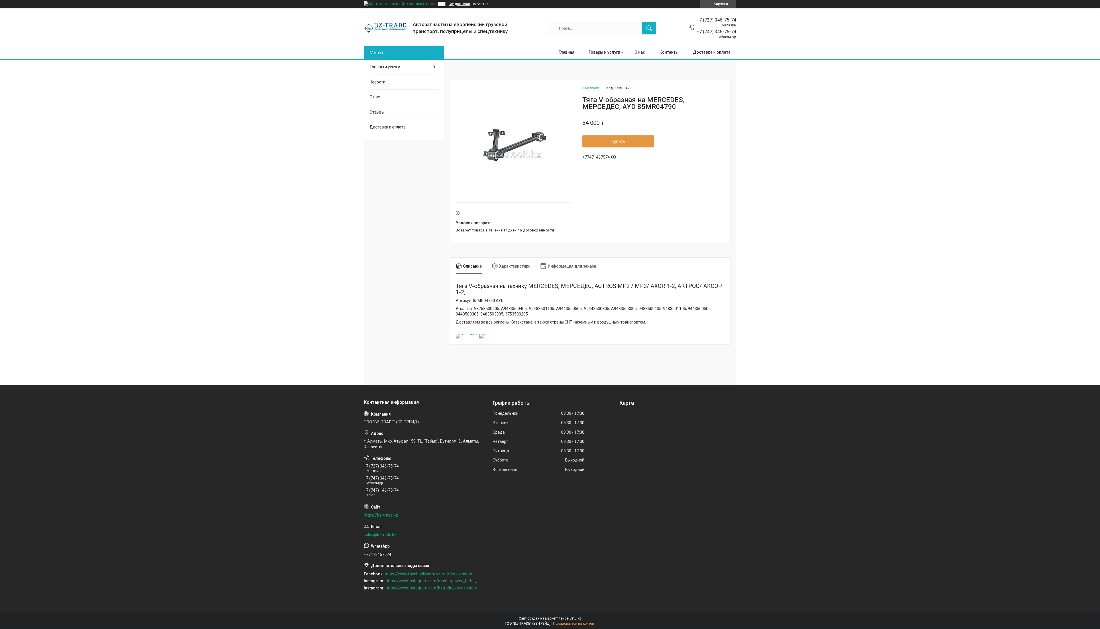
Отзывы (377, 112)
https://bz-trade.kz (381, 515)
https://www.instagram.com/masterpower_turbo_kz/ (433, 581)
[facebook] (467, 334)
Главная (566, 52)
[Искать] (649, 28)
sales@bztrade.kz (380, 534)
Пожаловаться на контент (574, 624)
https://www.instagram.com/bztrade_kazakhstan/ (432, 588)
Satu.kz (575, 618)
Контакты (669, 52)
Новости (377, 82)
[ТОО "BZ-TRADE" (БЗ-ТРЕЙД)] (386, 28)
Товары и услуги (604, 52)
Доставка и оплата (711, 52)
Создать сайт (459, 4)
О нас (640, 52)
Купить (618, 141)
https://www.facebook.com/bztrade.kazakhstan (428, 574)
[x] (482, 334)
